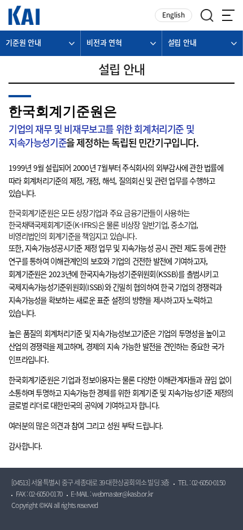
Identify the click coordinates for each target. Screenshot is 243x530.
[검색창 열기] (207, 15)
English (173, 15)
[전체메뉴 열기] (228, 15)
